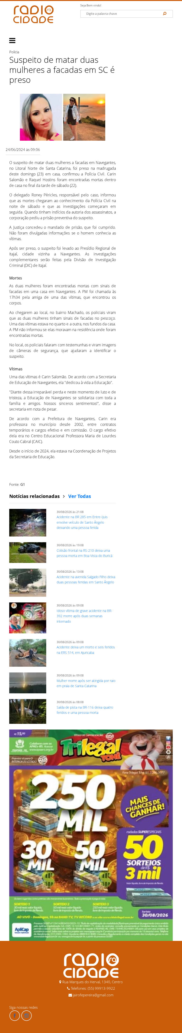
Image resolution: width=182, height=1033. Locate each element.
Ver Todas (79, 496)
